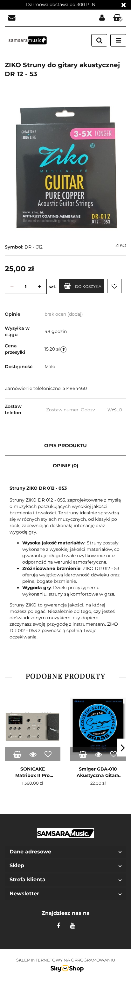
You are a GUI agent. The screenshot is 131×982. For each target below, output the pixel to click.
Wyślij (114, 410)
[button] (118, 18)
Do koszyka (88, 286)
